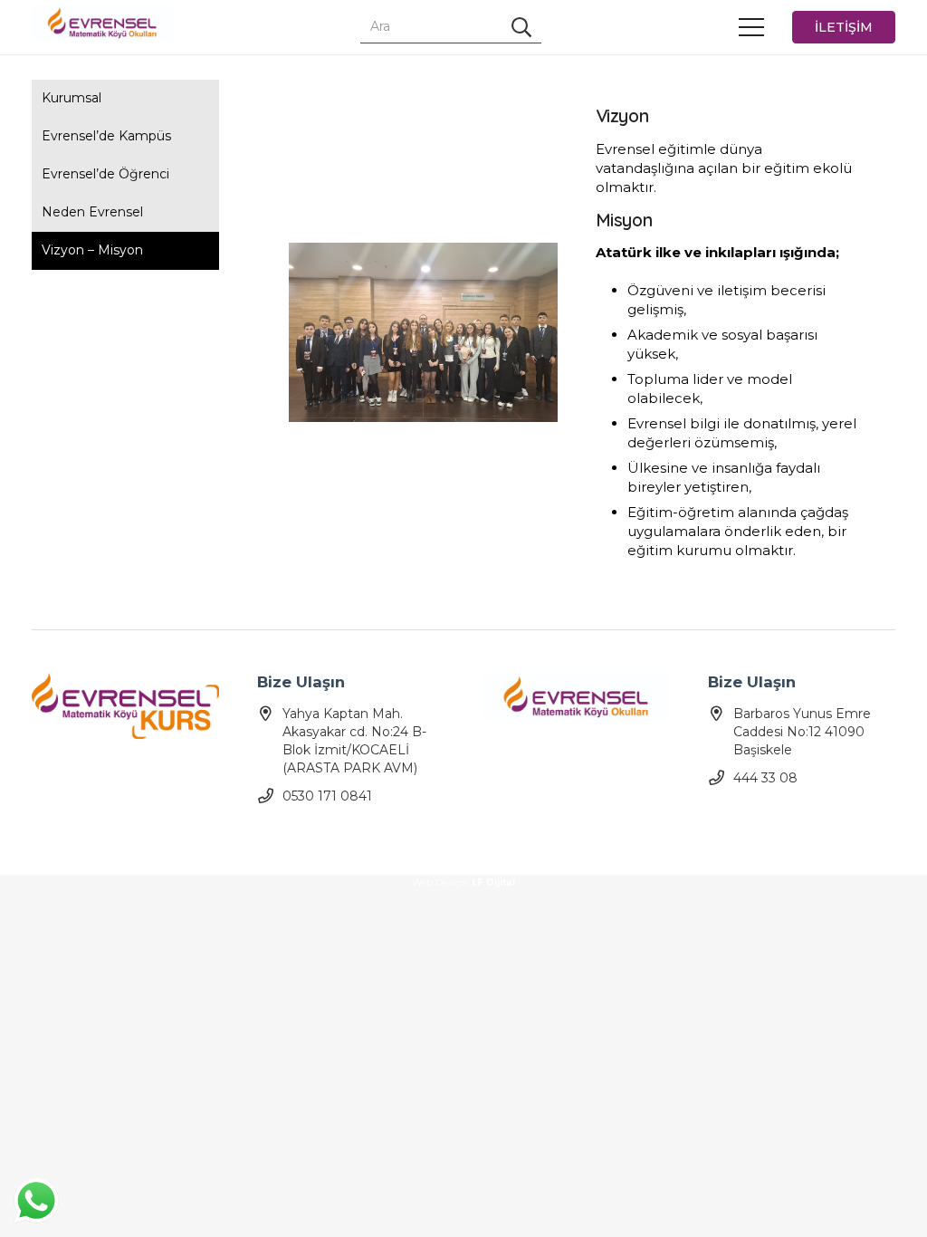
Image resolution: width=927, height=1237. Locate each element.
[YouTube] (304, 833)
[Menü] (751, 27)
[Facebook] (273, 833)
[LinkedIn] (400, 833)
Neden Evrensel (92, 212)
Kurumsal (71, 98)
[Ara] (521, 27)
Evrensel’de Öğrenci (105, 174)
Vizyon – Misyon (92, 250)
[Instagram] (336, 833)
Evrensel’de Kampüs (106, 136)
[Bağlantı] (102, 23)
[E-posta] (368, 833)
